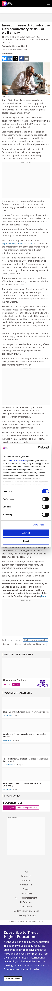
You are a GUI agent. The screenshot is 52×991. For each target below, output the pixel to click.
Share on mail (26, 58)
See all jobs (9, 807)
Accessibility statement (26, 897)
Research (7, 644)
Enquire (16, 684)
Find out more (13, 978)
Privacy (26, 889)
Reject (26, 541)
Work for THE (26, 884)
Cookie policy (26, 893)
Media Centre (26, 906)
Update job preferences (27, 807)
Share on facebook (21, 58)
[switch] (45, 499)
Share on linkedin (9, 58)
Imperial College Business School (17, 243)
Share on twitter (15, 58)
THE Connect (26, 902)
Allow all (26, 533)
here (43, 596)
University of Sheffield (15, 680)
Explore (7, 684)
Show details (38, 525)
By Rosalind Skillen (9, 765)
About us (26, 880)
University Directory (26, 915)
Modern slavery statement (26, 911)
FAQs (26, 871)
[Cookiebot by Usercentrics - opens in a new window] (38, 447)
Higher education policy (35, 640)
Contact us (26, 876)
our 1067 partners (18, 460)
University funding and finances (30, 644)
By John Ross (7, 715)
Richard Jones (7, 53)
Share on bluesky (4, 58)
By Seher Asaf (7, 740)
